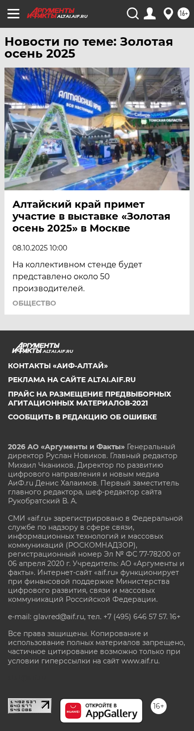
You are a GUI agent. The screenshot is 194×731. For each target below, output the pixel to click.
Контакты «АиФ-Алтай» (58, 365)
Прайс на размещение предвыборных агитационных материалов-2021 (89, 398)
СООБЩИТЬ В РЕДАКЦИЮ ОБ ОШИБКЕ (82, 416)
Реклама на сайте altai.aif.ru (72, 379)
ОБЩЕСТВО (34, 303)
